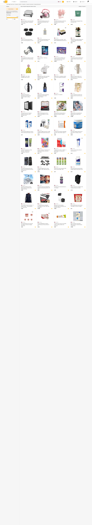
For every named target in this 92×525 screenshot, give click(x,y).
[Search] (63, 2)
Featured (83, 6)
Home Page (8, 4)
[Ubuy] (5, 1)
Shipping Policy (8, 12)
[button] (69, 1)
